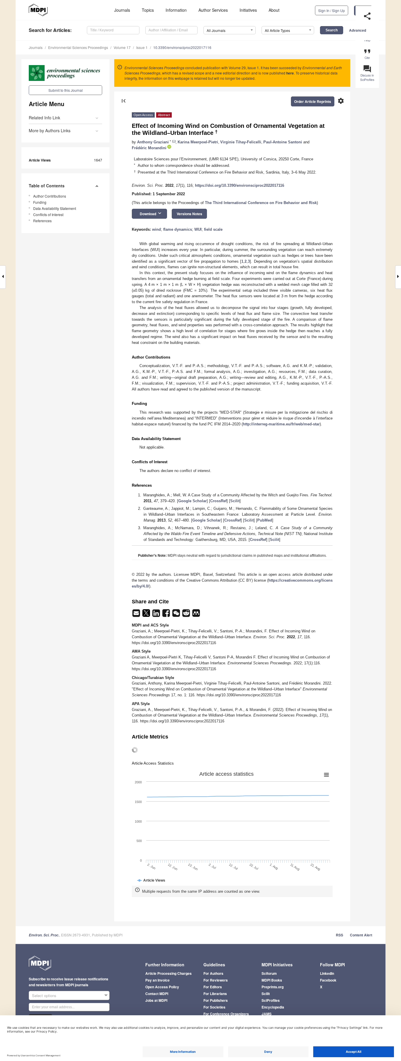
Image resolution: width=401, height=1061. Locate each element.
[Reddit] (186, 615)
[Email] (136, 615)
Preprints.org (273, 986)
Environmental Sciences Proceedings (78, 47)
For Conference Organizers (226, 1013)
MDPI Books (272, 980)
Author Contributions (49, 195)
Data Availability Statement (54, 208)
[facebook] (166, 615)
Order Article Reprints (312, 101)
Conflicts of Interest (48, 214)
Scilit (235, 501)
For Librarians (215, 993)
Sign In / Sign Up (331, 10)
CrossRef (218, 501)
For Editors (212, 986)
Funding (39, 202)
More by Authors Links (49, 130)
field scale (213, 229)
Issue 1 (142, 47)
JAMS (267, 1013)
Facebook (328, 980)
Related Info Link (44, 117)
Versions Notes (189, 213)
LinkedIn (327, 973)
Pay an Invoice (157, 980)
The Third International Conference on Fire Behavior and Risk (261, 203)
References (42, 220)
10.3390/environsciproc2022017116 (182, 47)
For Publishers (215, 1000)
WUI (198, 229)
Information (176, 10)
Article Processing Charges (168, 973)
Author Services (213, 10)
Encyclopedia (273, 1007)
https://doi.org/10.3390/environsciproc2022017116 (239, 185)
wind (156, 229)
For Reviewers (215, 980)
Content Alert (361, 935)
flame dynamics (177, 229)
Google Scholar (192, 501)
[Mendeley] (196, 615)
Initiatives (248, 10)
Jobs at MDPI (156, 1000)
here (290, 73)
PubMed (264, 520)
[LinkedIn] (156, 615)
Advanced (357, 30)
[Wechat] (176, 615)
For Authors (213, 973)
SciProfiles (271, 1000)
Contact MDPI (156, 993)
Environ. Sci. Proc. (44, 935)
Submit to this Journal (65, 90)
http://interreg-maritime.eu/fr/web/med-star (281, 424)
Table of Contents (47, 186)
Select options (44, 995)
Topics (148, 10)
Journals (122, 10)
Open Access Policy (162, 986)
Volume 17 (122, 47)
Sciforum (269, 973)
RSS (339, 935)
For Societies (214, 1007)
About (274, 10)
